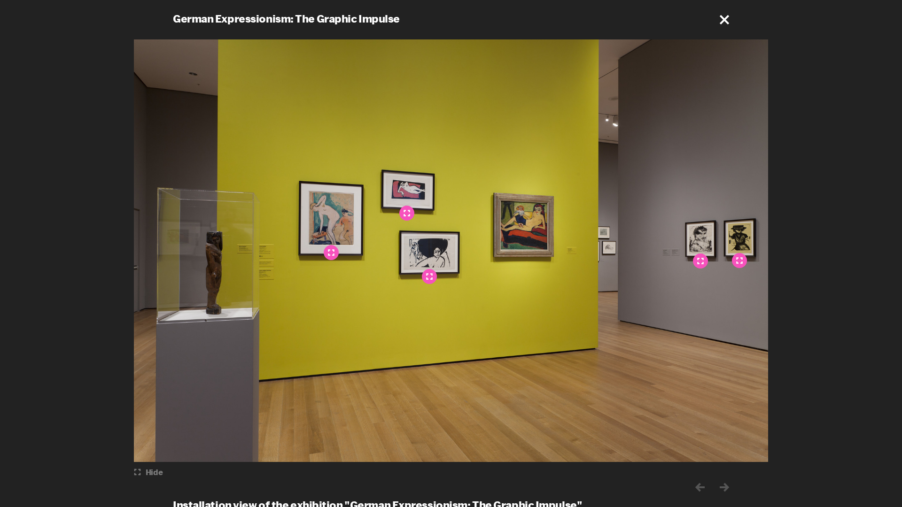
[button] (724, 19)
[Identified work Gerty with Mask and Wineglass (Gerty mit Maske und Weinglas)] (739, 260)
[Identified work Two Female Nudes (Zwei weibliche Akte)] (331, 252)
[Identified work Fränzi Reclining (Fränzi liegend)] (407, 213)
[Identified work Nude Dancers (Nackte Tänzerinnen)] (429, 276)
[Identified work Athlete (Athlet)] (700, 261)
